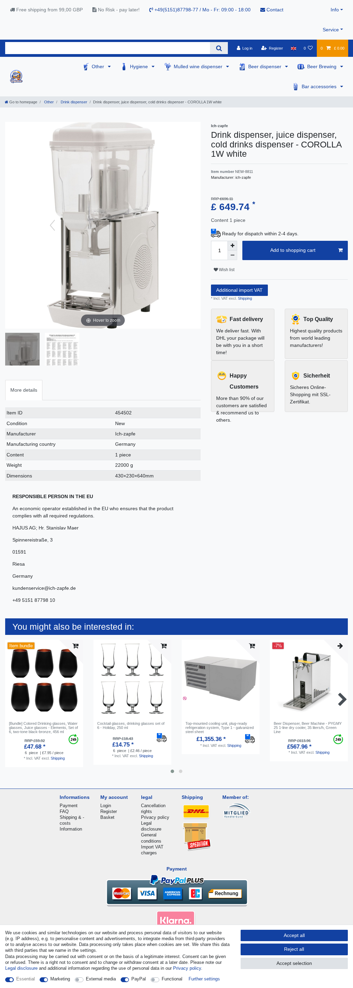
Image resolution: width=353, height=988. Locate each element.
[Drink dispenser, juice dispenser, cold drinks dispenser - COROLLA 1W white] (62, 350)
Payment (69, 805)
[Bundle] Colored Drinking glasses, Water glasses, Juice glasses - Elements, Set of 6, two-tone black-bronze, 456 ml (43, 727)
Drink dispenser (73, 102)
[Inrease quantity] (232, 245)
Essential (25, 978)
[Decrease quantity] (232, 255)
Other (98, 66)
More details (23, 390)
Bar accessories (320, 86)
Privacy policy (155, 817)
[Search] (219, 48)
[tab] (23, 390)
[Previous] (52, 225)
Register (108, 811)
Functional (172, 978)
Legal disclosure (21, 968)
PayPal (138, 978)
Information (71, 829)
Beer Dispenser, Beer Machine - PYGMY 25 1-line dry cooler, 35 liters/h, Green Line (308, 727)
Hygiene (139, 66)
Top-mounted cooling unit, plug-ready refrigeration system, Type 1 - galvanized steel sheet (219, 727)
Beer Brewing (322, 66)
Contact (274, 9)
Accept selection (294, 963)
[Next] (153, 225)
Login (105, 805)
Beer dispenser (265, 66)
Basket (107, 817)
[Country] (293, 48)
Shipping (244, 298)
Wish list (226, 269)
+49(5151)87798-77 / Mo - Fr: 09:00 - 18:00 (202, 9)
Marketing (60, 978)
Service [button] (331, 29)
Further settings (204, 978)
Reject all (294, 949)
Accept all (294, 935)
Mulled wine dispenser (199, 66)
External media (101, 978)
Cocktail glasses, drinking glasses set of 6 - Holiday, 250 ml (130, 725)
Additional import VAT (239, 290)
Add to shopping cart (292, 250)
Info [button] (335, 9)
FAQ (64, 811)
